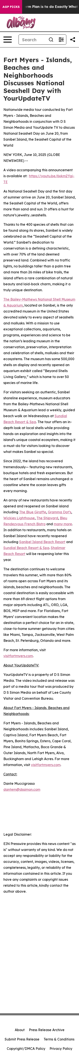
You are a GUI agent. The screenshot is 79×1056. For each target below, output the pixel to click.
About (20, 1030)
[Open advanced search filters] (61, 39)
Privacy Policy (61, 1048)
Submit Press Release (22, 1039)
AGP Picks (11, 7)
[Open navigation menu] (7, 39)
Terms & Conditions (59, 1039)
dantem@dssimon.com (21, 789)
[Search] (51, 39)
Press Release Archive (46, 1030)
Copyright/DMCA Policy (26, 1048)
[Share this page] (73, 39)
